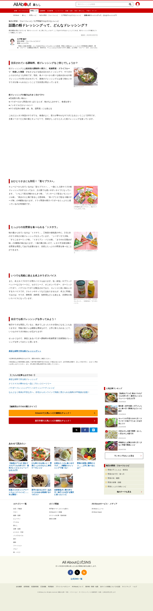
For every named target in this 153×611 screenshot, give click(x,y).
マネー (15, 512)
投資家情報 (34, 586)
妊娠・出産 (69, 11)
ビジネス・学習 (18, 532)
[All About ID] (138, 4)
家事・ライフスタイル (21, 11)
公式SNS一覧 (76, 579)
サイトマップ (126, 586)
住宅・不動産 (17, 509)
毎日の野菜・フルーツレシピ (48, 15)
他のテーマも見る (124, 492)
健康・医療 (16, 515)
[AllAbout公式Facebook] (70, 572)
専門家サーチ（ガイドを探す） (59, 509)
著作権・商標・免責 (91, 586)
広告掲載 (43, 586)
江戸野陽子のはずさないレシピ (71, 15)
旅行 (14, 539)
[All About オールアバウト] (22, 5)
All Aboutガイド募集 (55, 512)
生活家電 (50, 11)
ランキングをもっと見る (124, 456)
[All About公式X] (77, 572)
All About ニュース (98, 509)
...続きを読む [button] (93, 48)
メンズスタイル (18, 535)
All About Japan (97, 512)
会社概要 (19, 586)
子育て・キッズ (91, 11)
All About (16, 15)
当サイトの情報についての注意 (110, 586)
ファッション (17, 545)
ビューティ (16, 519)
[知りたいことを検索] (130, 4)
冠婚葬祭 (42, 11)
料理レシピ (34, 11)
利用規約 (51, 586)
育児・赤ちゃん (79, 11)
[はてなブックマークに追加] (93, 430)
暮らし (37, 4)
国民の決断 (52, 519)
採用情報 (26, 586)
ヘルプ (135, 586)
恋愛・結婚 (16, 529)
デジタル (16, 522)
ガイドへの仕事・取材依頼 (57, 515)
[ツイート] (76, 430)
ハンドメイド (59, 11)
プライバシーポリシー (63, 586)
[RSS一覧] (84, 572)
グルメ (15, 549)
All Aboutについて (77, 586)
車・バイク (16, 552)
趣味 (14, 542)
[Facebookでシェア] (85, 430)
